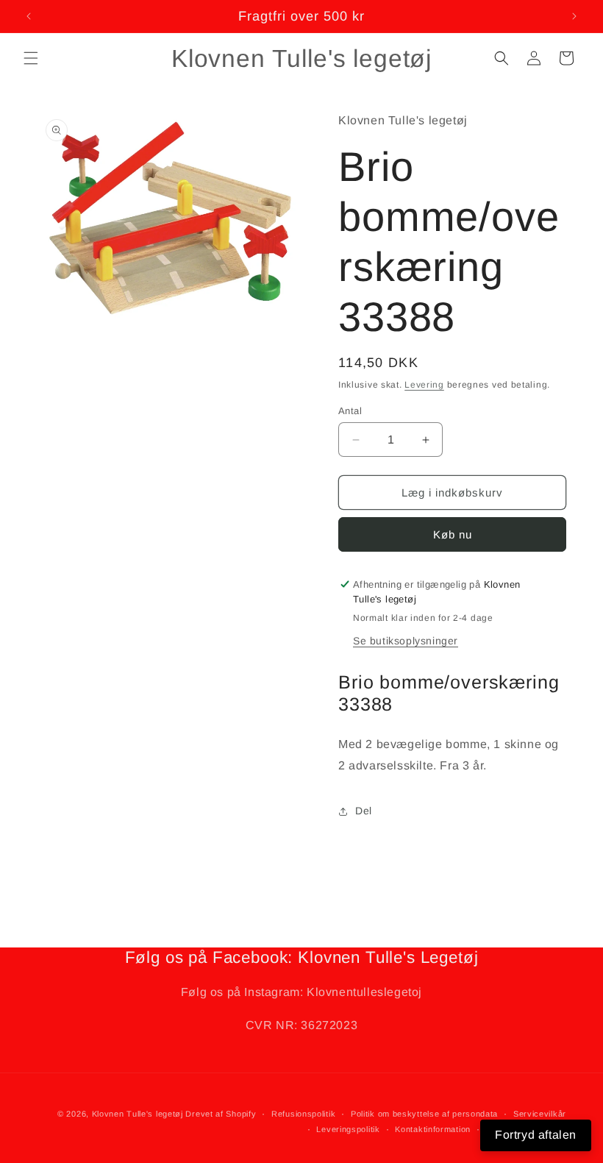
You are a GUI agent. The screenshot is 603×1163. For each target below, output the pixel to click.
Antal (350, 410)
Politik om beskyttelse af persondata (424, 1113)
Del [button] (363, 811)
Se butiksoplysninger (405, 641)
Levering (424, 385)
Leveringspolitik (347, 1129)
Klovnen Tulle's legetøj (137, 1113)
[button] (31, 58)
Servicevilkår (539, 1113)
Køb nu (452, 534)
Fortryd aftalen (536, 1134)
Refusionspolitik (303, 1113)
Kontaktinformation (433, 1129)
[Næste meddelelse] (574, 16)
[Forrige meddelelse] (29, 16)
